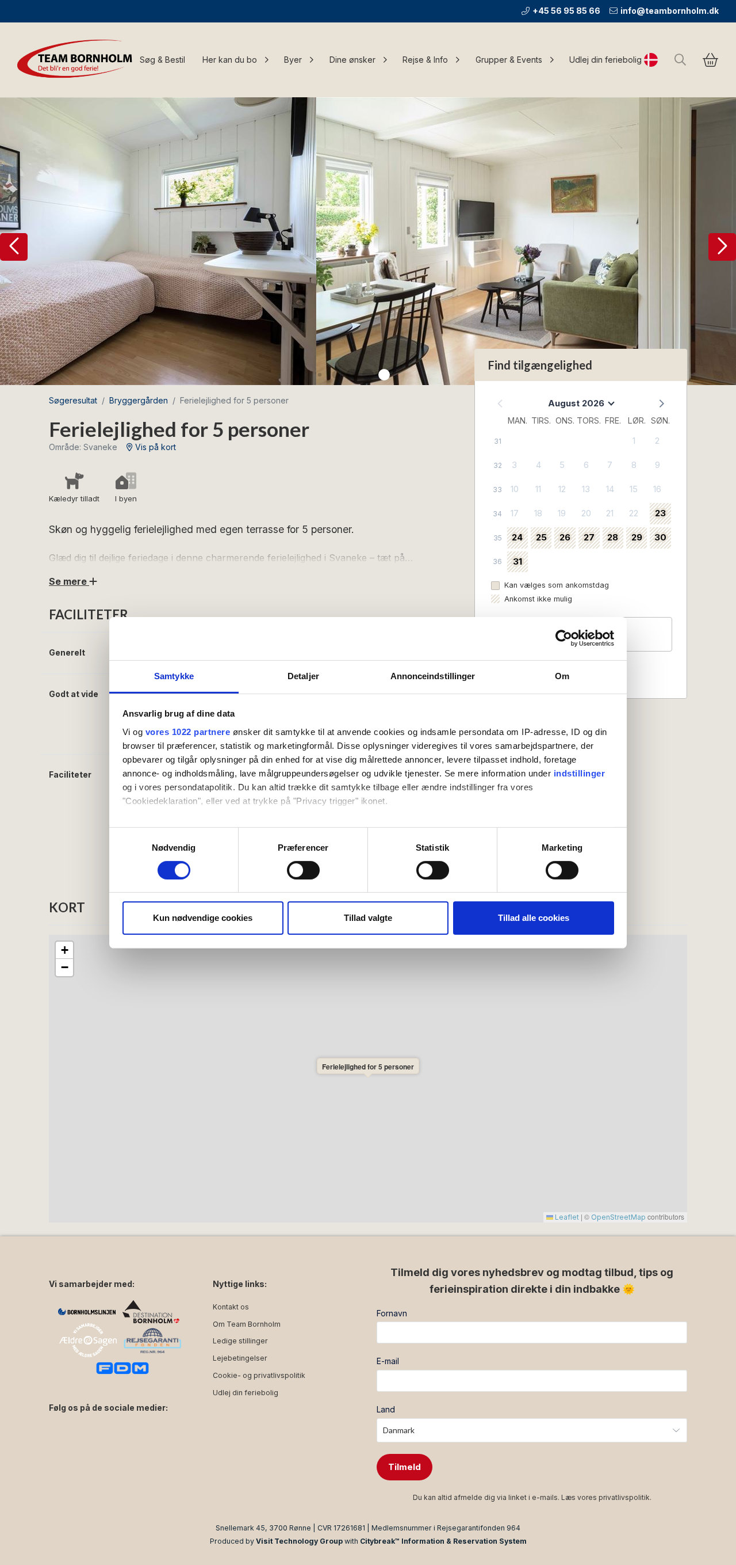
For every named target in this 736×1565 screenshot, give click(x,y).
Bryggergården (138, 400)
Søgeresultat (73, 400)
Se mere (69, 581)
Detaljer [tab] (303, 675)
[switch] (303, 870)
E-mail (388, 1361)
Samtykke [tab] (174, 675)
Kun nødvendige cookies (202, 918)
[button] (14, 247)
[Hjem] (77, 60)
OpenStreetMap (618, 1217)
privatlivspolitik (624, 1497)
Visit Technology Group (299, 1541)
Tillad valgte (368, 918)
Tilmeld (404, 1466)
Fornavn (392, 1313)
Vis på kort (154, 447)
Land (386, 1409)
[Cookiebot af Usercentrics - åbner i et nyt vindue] (563, 638)
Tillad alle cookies (533, 918)
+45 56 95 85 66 (566, 11)
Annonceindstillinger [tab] (433, 675)
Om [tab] (562, 675)
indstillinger (579, 773)
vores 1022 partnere (188, 731)
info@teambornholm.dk (669, 11)
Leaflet (566, 1217)
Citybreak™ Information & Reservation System (443, 1541)
